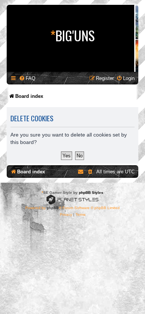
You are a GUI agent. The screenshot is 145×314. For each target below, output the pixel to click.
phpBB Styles (91, 192)
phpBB (53, 208)
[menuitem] (27, 78)
